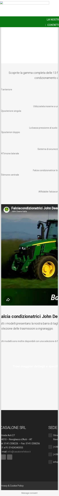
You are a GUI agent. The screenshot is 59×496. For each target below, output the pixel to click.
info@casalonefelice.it (19, 451)
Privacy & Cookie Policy (12, 485)
